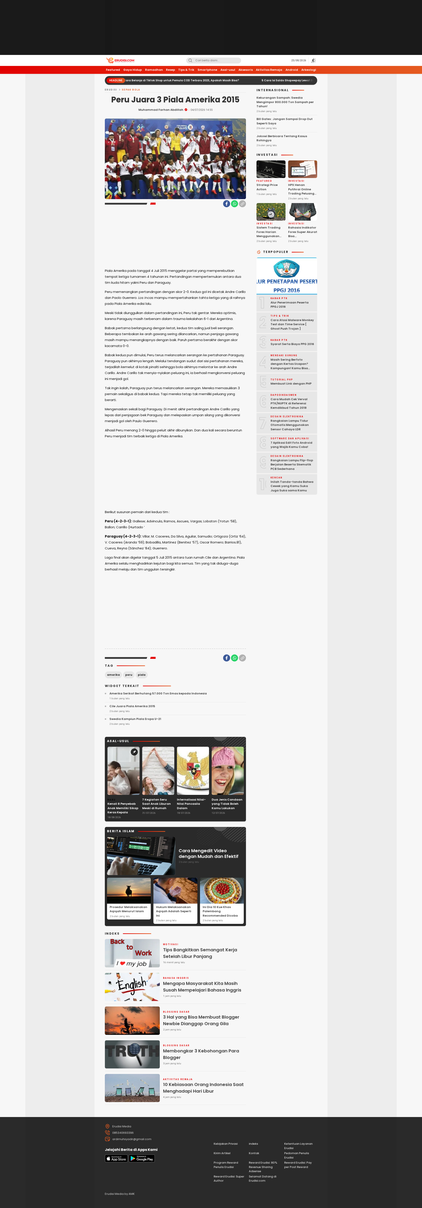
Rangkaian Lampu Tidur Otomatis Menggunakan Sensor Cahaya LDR (290, 425)
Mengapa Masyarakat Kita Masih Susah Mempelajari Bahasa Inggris (202, 986)
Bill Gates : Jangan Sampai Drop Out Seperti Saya (284, 121)
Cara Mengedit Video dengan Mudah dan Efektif (208, 853)
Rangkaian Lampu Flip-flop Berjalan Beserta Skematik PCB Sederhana (292, 464)
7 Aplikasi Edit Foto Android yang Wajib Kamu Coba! (291, 444)
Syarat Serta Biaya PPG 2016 (292, 344)
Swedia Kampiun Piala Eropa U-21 (135, 719)
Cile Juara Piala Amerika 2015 (132, 706)
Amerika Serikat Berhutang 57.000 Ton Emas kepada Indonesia (158, 693)
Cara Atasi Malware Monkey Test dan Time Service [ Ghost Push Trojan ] (292, 324)
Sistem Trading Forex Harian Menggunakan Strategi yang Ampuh (268, 236)
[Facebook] (226, 203)
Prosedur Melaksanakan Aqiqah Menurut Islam (128, 909)
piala (142, 675)
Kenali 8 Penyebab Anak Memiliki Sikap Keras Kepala (122, 808)
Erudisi (111, 90)
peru (128, 675)
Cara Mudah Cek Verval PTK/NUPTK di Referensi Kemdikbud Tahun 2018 (289, 403)
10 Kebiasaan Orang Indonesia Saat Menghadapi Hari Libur (203, 1087)
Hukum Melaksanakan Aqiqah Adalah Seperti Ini (173, 911)
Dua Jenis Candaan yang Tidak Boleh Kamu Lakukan (227, 803)
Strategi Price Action (267, 187)
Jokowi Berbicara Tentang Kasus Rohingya (281, 138)
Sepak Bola (131, 90)
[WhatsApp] (234, 203)
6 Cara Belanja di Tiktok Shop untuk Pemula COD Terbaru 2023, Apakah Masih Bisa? (139, 80)
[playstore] (142, 1161)
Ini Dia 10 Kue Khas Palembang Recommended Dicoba (220, 911)
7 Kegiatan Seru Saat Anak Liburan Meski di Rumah (156, 803)
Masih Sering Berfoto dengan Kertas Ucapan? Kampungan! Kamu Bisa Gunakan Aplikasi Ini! (289, 366)
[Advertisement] (211, 27)
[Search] (190, 60)
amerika (113, 675)
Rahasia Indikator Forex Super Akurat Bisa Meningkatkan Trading (302, 236)
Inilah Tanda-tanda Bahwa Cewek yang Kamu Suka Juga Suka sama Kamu (292, 486)
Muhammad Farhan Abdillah (160, 110)
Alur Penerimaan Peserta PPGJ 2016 (290, 304)
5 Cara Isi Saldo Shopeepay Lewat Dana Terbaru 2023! (259, 80)
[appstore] (116, 1161)
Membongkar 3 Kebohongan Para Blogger (201, 1054)
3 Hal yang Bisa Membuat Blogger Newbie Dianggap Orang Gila (201, 1020)
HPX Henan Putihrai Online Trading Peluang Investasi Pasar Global (301, 193)
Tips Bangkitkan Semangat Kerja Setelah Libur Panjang (200, 953)
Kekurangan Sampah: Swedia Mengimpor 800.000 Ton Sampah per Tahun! (285, 102)
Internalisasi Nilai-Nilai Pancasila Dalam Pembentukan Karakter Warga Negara (191, 810)
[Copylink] (242, 203)
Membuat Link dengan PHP (291, 383)
